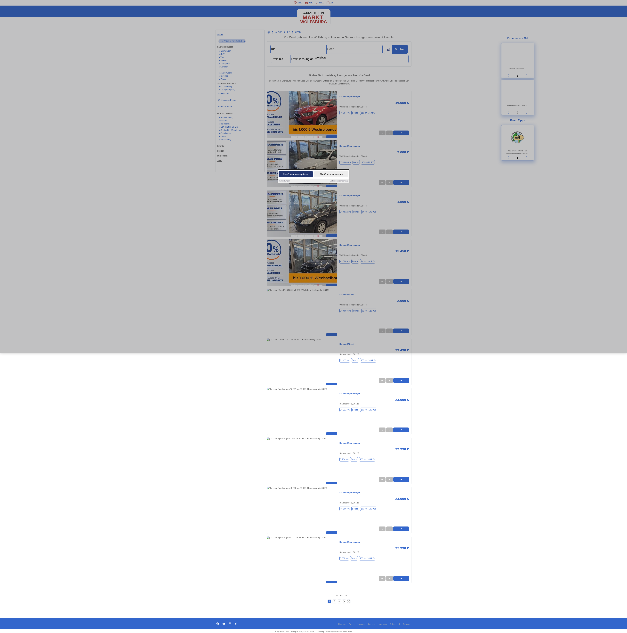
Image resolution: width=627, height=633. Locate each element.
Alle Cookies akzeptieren (295, 174)
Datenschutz (395, 624)
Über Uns (371, 624)
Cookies (406, 624)
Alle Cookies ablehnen (331, 174)
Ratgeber (342, 624)
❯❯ (348, 601)
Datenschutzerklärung (339, 181)
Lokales (360, 624)
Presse (352, 624)
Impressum (382, 624)
